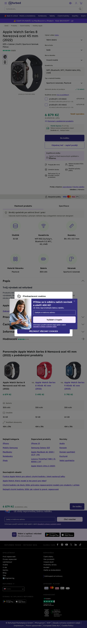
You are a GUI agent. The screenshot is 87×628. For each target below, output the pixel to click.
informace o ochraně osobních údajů (50, 313)
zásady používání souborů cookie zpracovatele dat (46, 315)
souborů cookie (49, 310)
